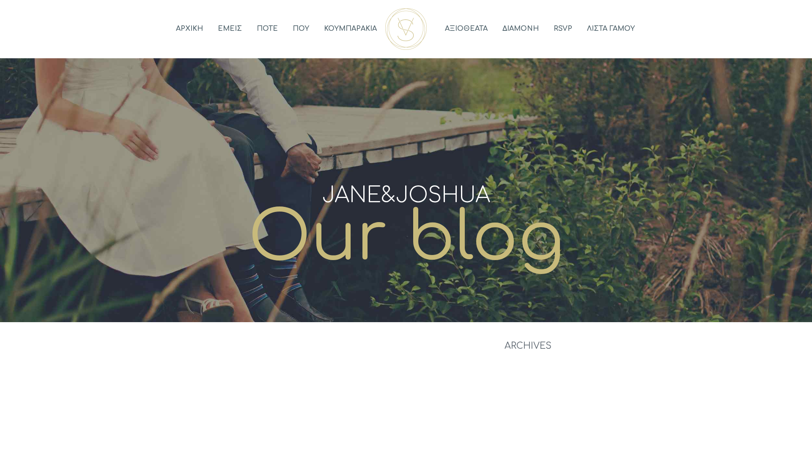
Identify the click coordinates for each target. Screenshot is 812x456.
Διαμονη (520, 29)
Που (301, 29)
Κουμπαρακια (350, 29)
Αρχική (189, 29)
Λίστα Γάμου (611, 29)
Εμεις (230, 29)
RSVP (563, 29)
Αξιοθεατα (466, 29)
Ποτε (267, 29)
